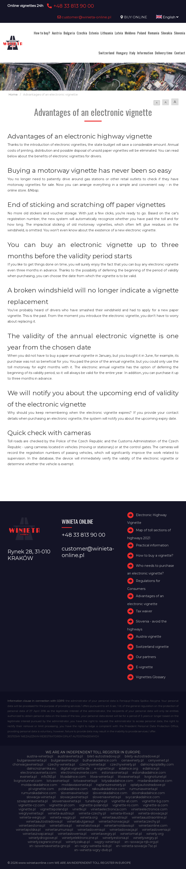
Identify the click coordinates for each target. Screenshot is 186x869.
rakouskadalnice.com (108, 789)
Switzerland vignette (152, 647)
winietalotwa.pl (88, 826)
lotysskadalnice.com (117, 781)
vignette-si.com (155, 805)
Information (145, 52)
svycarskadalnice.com (142, 797)
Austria (57, 32)
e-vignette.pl (104, 768)
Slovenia (179, 32)
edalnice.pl (151, 768)
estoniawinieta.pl (115, 773)
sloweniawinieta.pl (107, 797)
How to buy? (42, 32)
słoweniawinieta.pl (66, 801)
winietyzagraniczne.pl (44, 842)
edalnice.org (128, 768)
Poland (141, 32)
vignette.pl (27, 809)
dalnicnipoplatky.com (157, 764)
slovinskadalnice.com (148, 793)
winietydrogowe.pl (43, 838)
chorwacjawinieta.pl (27, 764)
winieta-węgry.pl (63, 817)
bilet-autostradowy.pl (103, 756)
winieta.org (89, 817)
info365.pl (48, 777)
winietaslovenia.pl (91, 830)
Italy (132, 52)
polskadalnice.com (73, 789)
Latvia (119, 32)
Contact (179, 52)
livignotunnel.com (28, 781)
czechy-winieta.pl (61, 764)
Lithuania (106, 32)
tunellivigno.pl (96, 801)
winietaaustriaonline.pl (149, 817)
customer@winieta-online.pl (86, 17)
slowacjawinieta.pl (74, 797)
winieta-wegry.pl (32, 817)
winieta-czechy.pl (92, 813)
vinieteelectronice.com (149, 809)
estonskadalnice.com (149, 773)
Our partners (146, 657)
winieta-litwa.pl (122, 813)
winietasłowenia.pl (72, 834)
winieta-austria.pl (61, 813)
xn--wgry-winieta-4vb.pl (93, 846)
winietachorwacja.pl (114, 821)
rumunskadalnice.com (38, 793)
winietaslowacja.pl (123, 830)
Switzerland (106, 52)
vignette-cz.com (31, 805)
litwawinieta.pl (129, 777)
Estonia (94, 32)
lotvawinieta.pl (58, 781)
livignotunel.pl (155, 777)
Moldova (130, 32)
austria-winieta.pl (40, 756)
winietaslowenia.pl (156, 830)
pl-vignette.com (41, 789)
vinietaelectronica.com (109, 809)
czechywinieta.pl (92, 764)
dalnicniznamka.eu (41, 768)
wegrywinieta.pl (31, 813)
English (169, 17)
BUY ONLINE (135, 17)
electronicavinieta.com (38, 773)
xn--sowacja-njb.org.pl (141, 842)
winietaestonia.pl (32, 826)
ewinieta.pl (28, 777)
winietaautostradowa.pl (44, 821)
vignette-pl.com (62, 805)
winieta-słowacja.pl (152, 813)
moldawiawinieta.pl (77, 785)
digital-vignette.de (75, 768)
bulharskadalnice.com (100, 760)
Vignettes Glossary (151, 677)
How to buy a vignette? (154, 555)
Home (13, 94)
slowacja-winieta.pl (41, 797)
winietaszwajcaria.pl (38, 834)
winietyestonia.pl (116, 838)
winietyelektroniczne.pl (80, 838)
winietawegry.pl (103, 834)
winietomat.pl (131, 834)
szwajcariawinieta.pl (32, 801)
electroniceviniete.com (79, 773)
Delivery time (163, 52)
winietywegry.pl (145, 838)
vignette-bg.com (155, 801)
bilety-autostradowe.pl (142, 756)
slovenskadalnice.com (110, 793)
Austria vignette (148, 636)
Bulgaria (69, 32)
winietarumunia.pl (59, 830)
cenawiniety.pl (132, 760)
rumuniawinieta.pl (143, 789)
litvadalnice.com (73, 777)
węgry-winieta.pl (107, 842)
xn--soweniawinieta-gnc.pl (49, 846)
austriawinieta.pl (70, 756)
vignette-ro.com (125, 805)
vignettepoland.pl (54, 809)
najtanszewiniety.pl (111, 785)
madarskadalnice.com (155, 781)
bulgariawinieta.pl (64, 760)
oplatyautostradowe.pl (147, 785)
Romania (153, 32)
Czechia (82, 32)
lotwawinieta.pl (85, 781)
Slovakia (166, 32)
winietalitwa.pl (61, 826)
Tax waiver (144, 611)
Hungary (121, 52)
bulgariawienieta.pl (31, 760)
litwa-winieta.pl (101, 777)
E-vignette (144, 667)
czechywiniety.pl (123, 764)
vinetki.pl (79, 809)
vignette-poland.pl (93, 805)
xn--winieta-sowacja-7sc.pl (136, 846)
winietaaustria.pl (114, 817)
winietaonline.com (153, 826)
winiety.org (155, 834)
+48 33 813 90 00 (73, 6)
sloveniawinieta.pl (74, 793)
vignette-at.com (124, 801)
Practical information (152, 545)
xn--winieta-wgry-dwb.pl (93, 850)
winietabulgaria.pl (80, 821)
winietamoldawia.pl (119, 826)
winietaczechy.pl (147, 821)
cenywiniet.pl (158, 760)
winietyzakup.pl (78, 842)
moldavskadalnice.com (39, 785)
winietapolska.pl (28, 830)
